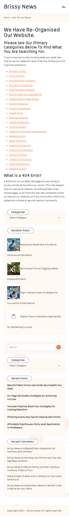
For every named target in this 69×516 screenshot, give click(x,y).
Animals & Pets (17, 71)
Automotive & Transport (22, 80)
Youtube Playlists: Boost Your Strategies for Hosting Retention (31, 408)
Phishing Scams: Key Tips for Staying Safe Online (33, 417)
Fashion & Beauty (18, 104)
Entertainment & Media (22, 90)
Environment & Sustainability (25, 94)
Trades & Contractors (20, 159)
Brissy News (20, 7)
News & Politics (17, 141)
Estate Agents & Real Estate (24, 99)
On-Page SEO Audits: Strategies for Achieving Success (32, 397)
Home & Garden (17, 127)
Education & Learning (21, 85)
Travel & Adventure (19, 164)
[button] (58, 347)
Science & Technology (21, 150)
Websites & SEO (17, 169)
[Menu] (63, 7)
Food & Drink (16, 113)
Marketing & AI (17, 136)
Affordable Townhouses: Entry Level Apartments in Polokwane (33, 426)
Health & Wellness (19, 122)
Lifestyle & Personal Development (28, 131)
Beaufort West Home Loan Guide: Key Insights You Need (34, 387)
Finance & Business (19, 108)
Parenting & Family (19, 145)
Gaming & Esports (18, 118)
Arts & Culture (17, 76)
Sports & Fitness (18, 155)
